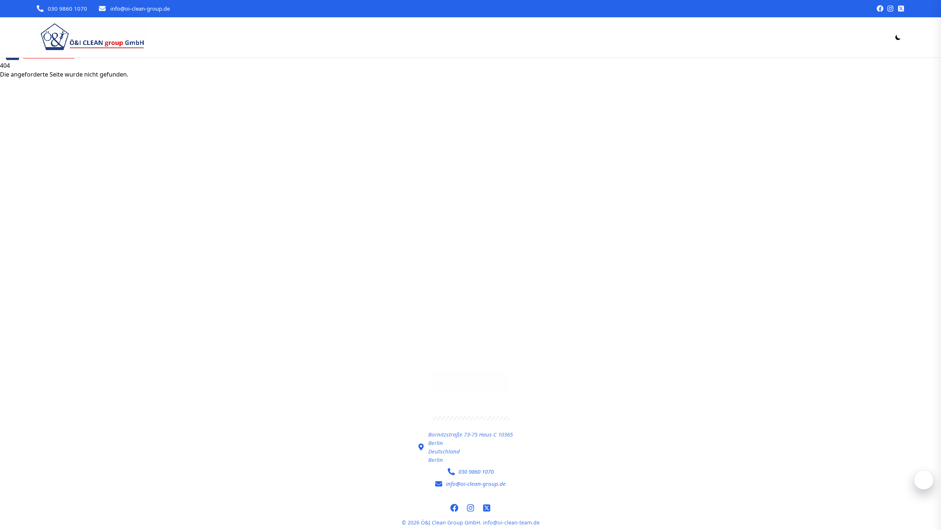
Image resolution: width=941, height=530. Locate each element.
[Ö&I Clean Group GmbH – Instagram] (890, 8)
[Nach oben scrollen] (923, 480)
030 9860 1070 (67, 8)
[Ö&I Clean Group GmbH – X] (901, 8)
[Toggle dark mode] (898, 37)
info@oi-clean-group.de (140, 8)
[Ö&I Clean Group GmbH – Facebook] (880, 8)
